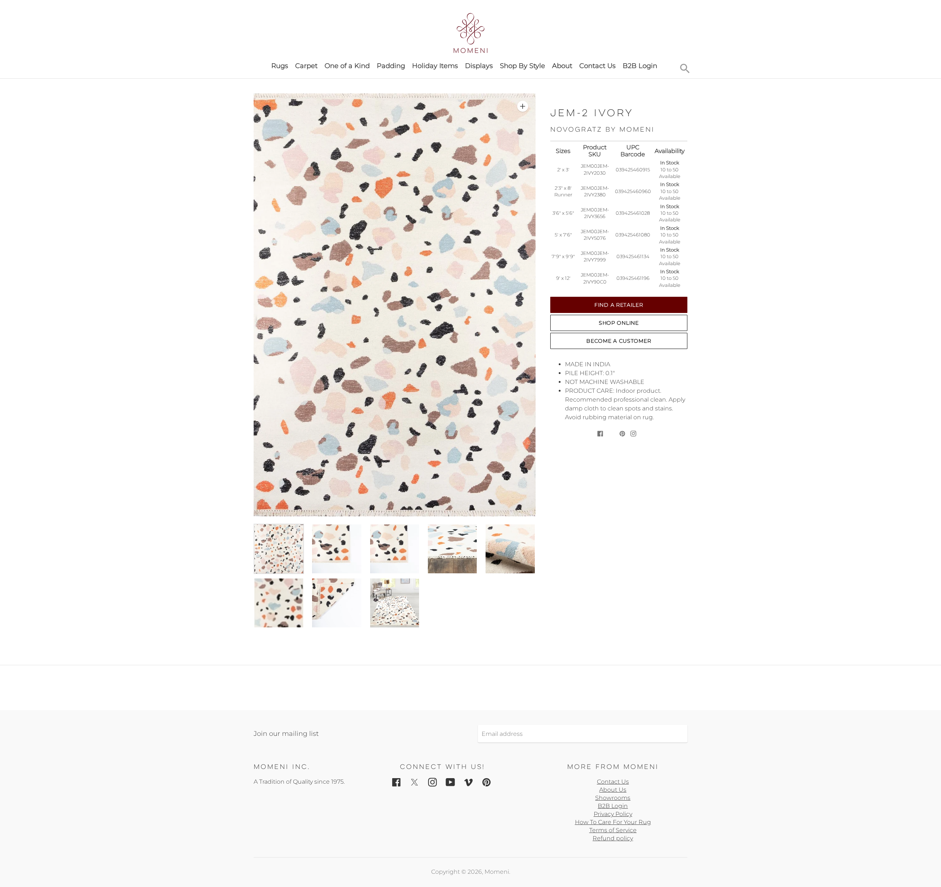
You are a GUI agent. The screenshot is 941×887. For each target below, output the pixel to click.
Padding (391, 66)
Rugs (279, 66)
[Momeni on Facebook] (396, 782)
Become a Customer (618, 341)
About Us (612, 789)
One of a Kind (347, 66)
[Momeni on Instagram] (432, 782)
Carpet (306, 66)
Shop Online (619, 323)
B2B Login (640, 66)
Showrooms (612, 797)
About (562, 66)
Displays (479, 66)
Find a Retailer (618, 305)
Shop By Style (522, 66)
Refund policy (613, 838)
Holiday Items (435, 66)
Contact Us (597, 66)
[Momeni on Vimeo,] (468, 782)
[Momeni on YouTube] (450, 782)
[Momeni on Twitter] (414, 782)
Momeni (496, 871)
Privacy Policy (613, 814)
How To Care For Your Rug (613, 822)
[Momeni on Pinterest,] (486, 782)
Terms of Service (613, 830)
